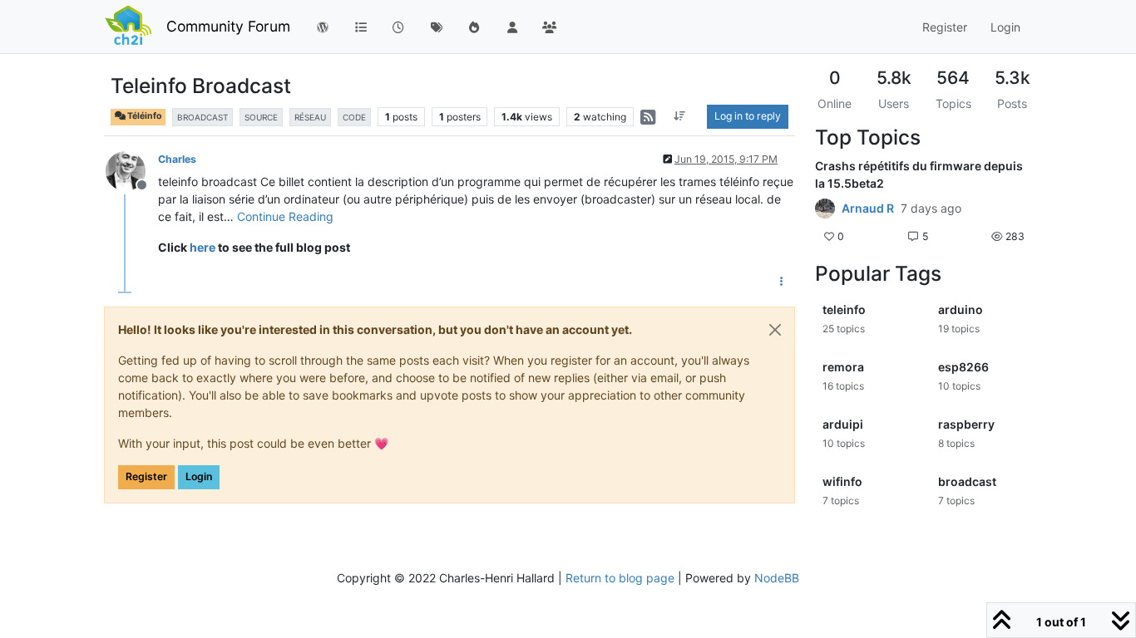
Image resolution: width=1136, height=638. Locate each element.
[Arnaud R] (825, 208)
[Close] (775, 329)
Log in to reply (747, 116)
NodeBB (776, 578)
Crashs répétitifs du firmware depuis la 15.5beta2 (919, 174)
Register (146, 476)
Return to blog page (620, 578)
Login (198, 476)
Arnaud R (868, 208)
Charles (177, 159)
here (202, 247)
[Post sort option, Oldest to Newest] (680, 116)
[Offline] (132, 170)
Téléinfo (143, 115)
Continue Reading (285, 216)
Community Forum (228, 26)
